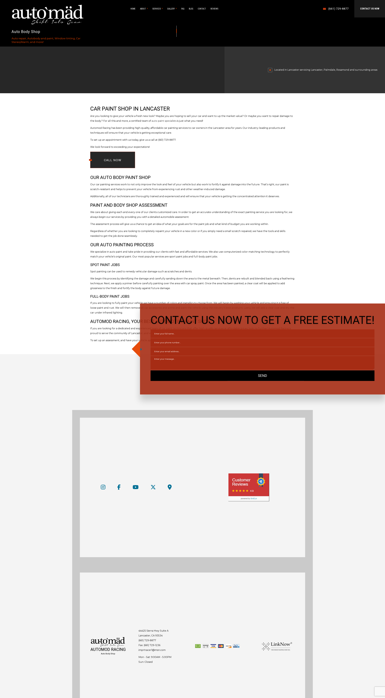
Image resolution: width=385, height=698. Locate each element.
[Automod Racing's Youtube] (135, 488)
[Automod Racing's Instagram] (103, 488)
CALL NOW (112, 160)
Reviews (214, 9)
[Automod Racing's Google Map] (169, 488)
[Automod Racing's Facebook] (119, 488)
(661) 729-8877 (338, 8)
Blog (191, 9)
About (143, 9)
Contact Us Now (369, 8)
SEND (262, 376)
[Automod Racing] (48, 14)
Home (133, 9)
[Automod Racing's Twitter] (153, 488)
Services (156, 9)
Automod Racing (108, 650)
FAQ (182, 9)
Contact (202, 9)
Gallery (171, 9)
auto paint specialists (164, 120)
